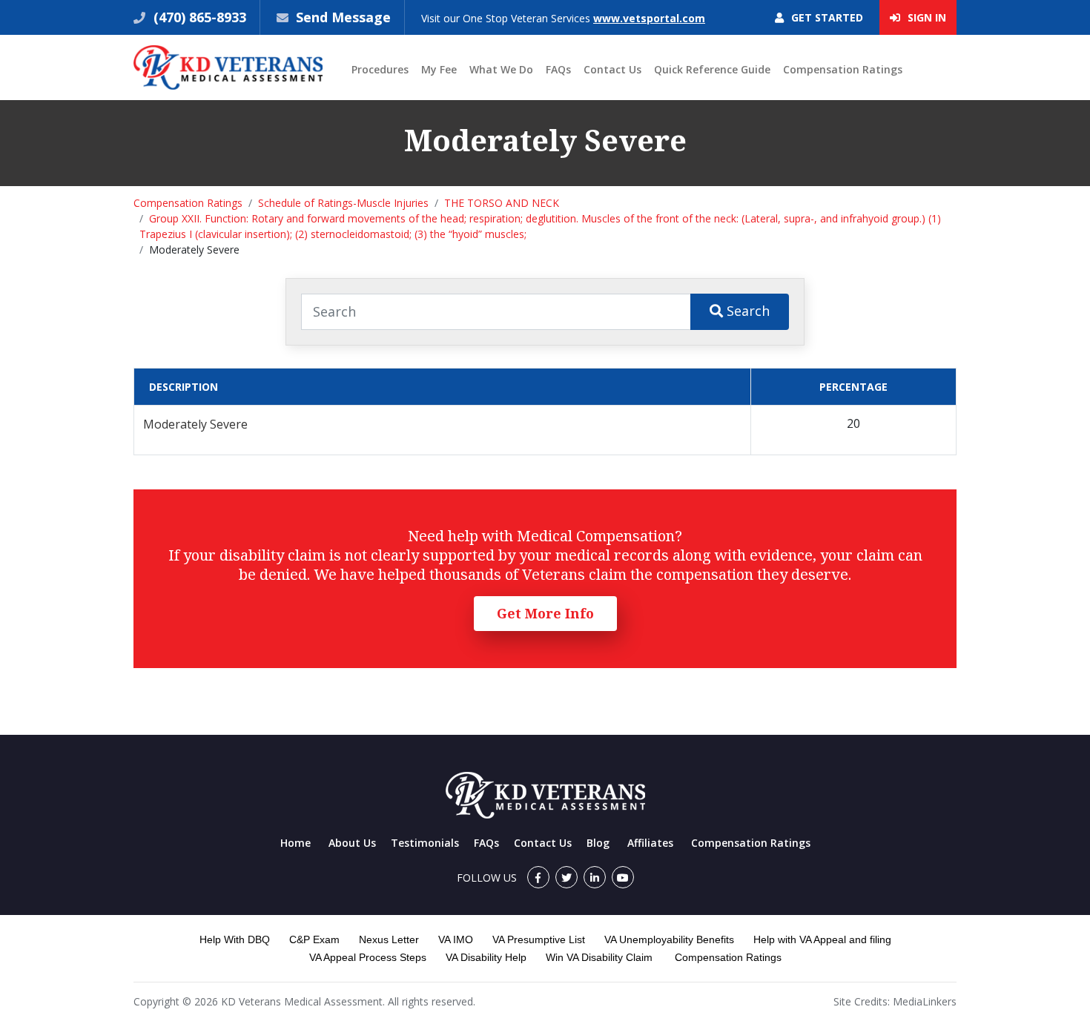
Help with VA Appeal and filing (822, 939)
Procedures (380, 69)
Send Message (343, 17)
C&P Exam (314, 939)
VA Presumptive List (538, 939)
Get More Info (545, 613)
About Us (352, 843)
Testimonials (425, 843)
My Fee (439, 69)
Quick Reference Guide (712, 69)
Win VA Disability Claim (599, 957)
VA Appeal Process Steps (367, 957)
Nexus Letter (389, 939)
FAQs (558, 69)
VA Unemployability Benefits (669, 939)
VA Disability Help (486, 957)
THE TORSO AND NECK (501, 203)
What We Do (501, 69)
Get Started (825, 17)
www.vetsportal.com (649, 18)
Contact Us (612, 69)
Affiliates (650, 843)
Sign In (925, 17)
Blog (598, 843)
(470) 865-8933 (198, 17)
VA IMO (455, 939)
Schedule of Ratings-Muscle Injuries (343, 203)
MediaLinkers (925, 1001)
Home (295, 843)
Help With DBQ (234, 939)
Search (746, 311)
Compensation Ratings (842, 69)
